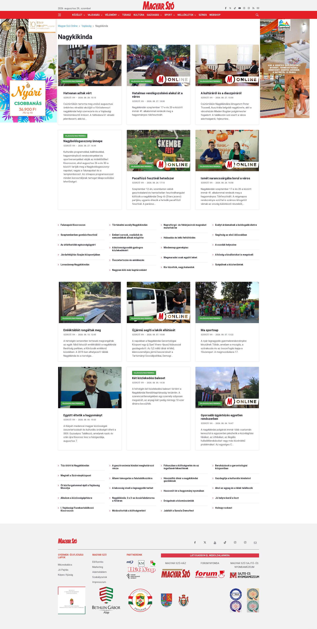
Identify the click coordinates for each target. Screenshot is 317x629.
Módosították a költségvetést (129, 510)
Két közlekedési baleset (148, 378)
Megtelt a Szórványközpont (76, 475)
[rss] (253, 8)
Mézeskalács (65, 564)
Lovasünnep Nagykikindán (75, 264)
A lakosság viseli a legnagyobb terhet (132, 488)
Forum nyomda (210, 563)
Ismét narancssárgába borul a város (225, 178)
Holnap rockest (223, 508)
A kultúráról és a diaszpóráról (221, 93)
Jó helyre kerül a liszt (227, 498)
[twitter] (230, 8)
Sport (168, 15)
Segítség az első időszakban (231, 235)
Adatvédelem (99, 571)
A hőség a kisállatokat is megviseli (234, 254)
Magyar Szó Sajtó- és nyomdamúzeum (244, 565)
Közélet (77, 15)
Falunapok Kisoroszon (73, 225)
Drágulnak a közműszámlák (179, 500)
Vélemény (111, 15)
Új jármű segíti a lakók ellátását (153, 330)
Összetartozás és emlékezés (128, 260)
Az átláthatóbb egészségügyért (78, 244)
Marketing (97, 567)
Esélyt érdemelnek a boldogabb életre (236, 225)
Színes (203, 15)
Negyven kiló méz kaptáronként (129, 270)
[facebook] (226, 8)
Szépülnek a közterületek (229, 264)
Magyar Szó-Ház (175, 563)
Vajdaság (94, 15)
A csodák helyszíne (225, 244)
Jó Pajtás (63, 569)
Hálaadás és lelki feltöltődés (179, 237)
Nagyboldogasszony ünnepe (82, 141)
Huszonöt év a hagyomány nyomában (184, 491)
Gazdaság (153, 15)
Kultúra (139, 15)
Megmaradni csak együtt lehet (180, 257)
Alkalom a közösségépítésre (76, 498)
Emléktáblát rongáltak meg (82, 330)
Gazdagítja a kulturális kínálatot (233, 478)
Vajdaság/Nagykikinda (72, 81)
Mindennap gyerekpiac (176, 247)
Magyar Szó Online (68, 26)
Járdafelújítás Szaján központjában (80, 254)
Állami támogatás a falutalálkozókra (132, 478)
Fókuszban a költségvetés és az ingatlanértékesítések (181, 467)
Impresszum (99, 582)
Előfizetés (97, 561)
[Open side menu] (59, 15)
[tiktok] (235, 8)
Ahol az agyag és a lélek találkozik (234, 488)
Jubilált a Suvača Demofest (179, 510)
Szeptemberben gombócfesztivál (79, 235)
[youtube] (239, 8)
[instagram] (244, 8)
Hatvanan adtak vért (77, 93)
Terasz (126, 15)
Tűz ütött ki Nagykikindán (75, 465)
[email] (258, 8)
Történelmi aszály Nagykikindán (129, 225)
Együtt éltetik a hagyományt (82, 415)
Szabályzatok (99, 577)
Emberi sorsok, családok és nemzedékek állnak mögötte (127, 236)
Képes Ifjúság (65, 574)
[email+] (255, 542)
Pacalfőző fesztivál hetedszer (153, 178)
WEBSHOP (214, 15)
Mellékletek (185, 15)
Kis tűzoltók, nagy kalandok (179, 267)
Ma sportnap (209, 330)
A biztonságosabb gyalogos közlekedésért (127, 249)
